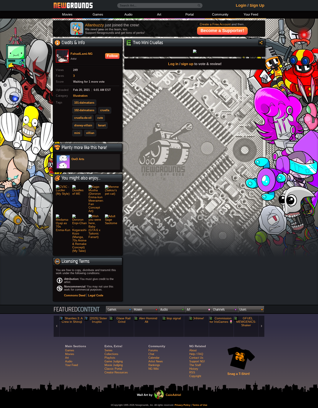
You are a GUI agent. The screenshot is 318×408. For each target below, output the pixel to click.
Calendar (153, 357)
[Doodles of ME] (79, 199)
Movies (67, 14)
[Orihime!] (196, 318)
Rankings (154, 365)
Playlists (109, 357)
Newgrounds (73, 5)
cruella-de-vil (83, 117)
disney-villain (83, 125)
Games (98, 14)
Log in (173, 64)
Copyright (195, 376)
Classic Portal (113, 368)
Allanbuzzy (94, 25)
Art (159, 14)
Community (220, 14)
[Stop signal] (171, 318)
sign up (187, 64)
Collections (111, 354)
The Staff (195, 365)
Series (108, 350)
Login (241, 5)
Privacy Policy (182, 405)
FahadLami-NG (82, 54)
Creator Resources (116, 372)
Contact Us (196, 357)
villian (90, 133)
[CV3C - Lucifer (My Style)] (63, 199)
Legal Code (95, 295)
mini (77, 133)
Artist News (155, 361)
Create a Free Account (215, 24)
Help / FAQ (196, 354)
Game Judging (113, 361)
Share (261, 42)
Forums (153, 350)
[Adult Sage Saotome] (112, 233)
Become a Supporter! (222, 30)
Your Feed (251, 14)
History (193, 368)
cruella (104, 110)
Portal (189, 14)
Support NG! (197, 361)
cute (100, 117)
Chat (151, 354)
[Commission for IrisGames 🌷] (221, 319)
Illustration (80, 95)
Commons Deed (74, 295)
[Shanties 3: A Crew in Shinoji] (71, 319)
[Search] (199, 5)
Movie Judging (113, 365)
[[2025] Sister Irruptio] (96, 319)
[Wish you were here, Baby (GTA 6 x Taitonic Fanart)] (95, 233)
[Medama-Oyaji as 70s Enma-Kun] (63, 233)
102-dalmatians (84, 110)
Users (242, 309)
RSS (192, 372)
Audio (128, 14)
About (193, 350)
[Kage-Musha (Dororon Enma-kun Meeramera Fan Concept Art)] (95, 199)
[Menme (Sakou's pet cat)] (112, 199)
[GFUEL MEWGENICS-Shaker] (246, 321)
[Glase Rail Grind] (121, 319)
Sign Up (257, 5)
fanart (102, 125)
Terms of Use (199, 405)
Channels (219, 309)
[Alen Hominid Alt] (146, 319)
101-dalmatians (84, 102)
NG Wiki (153, 368)
